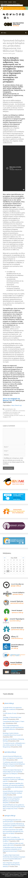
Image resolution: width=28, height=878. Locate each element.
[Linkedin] (14, 14)
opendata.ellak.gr (10, 752)
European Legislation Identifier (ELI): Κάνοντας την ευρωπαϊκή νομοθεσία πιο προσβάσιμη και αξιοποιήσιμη (13, 785)
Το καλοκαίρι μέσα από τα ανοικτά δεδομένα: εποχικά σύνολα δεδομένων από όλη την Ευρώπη (14, 764)
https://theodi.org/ (16, 405)
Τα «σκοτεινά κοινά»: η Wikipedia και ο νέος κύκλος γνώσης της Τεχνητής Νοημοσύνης (14, 745)
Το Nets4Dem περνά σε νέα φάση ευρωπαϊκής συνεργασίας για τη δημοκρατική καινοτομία (12, 849)
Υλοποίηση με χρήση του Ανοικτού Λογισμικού (11, 872)
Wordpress (25, 872)
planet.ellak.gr (9, 703)
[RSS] (8, 18)
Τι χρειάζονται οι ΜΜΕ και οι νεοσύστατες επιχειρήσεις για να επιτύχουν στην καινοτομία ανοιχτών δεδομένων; (14, 412)
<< (5, 558)
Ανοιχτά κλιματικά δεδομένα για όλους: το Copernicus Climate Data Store (13, 758)
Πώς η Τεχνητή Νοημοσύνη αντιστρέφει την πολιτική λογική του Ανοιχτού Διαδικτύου (13, 727)
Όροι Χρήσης (5, 874)
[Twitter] (10, 14)
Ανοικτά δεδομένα (8, 409)
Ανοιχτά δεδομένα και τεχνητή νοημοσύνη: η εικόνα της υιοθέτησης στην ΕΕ (13, 779)
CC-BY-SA (14, 875)
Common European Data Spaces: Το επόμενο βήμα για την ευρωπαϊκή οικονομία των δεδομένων (13, 771)
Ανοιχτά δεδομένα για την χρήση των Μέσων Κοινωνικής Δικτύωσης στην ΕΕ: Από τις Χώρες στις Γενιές (14, 806)
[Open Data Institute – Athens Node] (14, 24)
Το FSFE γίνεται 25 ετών (9, 713)
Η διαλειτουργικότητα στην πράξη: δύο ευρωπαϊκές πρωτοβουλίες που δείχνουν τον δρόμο (13, 831)
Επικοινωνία (20, 875)
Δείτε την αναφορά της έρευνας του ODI (11, 399)
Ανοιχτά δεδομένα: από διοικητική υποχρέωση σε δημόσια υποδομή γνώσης (13, 793)
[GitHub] (17, 14)
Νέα (15, 409)
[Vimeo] (23, 14)
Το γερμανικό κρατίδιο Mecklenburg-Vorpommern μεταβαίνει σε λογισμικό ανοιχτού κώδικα (14, 825)
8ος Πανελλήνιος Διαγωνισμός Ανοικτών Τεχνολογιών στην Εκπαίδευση (14, 9)
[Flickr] (5, 18)
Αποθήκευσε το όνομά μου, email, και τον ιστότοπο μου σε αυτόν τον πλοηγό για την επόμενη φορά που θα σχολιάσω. (13, 461)
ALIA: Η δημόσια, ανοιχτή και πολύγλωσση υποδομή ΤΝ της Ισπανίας (11, 864)
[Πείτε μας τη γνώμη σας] (4, 14)
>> (23, 558)
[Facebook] (7, 14)
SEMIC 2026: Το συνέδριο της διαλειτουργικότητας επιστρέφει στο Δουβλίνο (13, 839)
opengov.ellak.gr (10, 816)
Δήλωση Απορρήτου (14, 874)
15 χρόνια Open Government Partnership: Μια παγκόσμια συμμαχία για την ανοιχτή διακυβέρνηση (14, 857)
